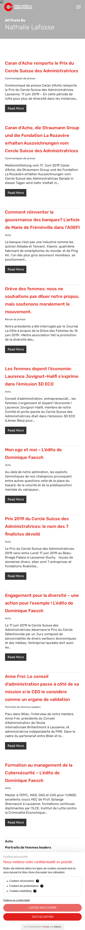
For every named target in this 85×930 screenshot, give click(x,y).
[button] (78, 7)
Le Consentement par (42, 926)
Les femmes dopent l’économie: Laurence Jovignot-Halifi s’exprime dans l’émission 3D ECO (41, 376)
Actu (8, 235)
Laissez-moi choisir (42, 907)
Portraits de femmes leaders (23, 707)
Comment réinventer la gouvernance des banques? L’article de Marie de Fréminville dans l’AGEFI (42, 219)
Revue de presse (15, 319)
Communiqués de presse (20, 78)
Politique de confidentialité (16, 900)
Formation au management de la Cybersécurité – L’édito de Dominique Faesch (38, 772)
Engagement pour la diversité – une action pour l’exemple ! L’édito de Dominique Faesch (42, 603)
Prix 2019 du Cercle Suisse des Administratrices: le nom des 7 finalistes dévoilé (37, 526)
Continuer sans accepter (15, 856)
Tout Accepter (42, 916)
